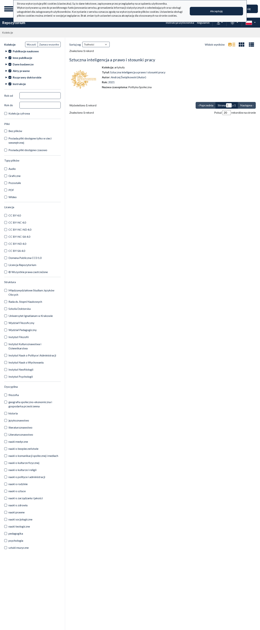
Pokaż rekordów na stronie (235, 112)
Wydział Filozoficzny (21, 322)
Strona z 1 (227, 105)
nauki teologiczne (19, 526)
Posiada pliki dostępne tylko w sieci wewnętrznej (29, 140)
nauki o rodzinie (18, 484)
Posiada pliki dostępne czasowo (27, 150)
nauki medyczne (18, 441)
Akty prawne (21, 70)
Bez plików (15, 131)
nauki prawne (16, 512)
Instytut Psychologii (20, 376)
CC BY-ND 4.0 (17, 243)
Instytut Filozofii (18, 337)
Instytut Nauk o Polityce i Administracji (32, 355)
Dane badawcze (23, 64)
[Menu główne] (8, 8)
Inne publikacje (22, 57)
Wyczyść (31, 44)
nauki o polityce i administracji (26, 477)
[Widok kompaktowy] (241, 44)
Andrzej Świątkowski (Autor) (128, 77)
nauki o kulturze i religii (22, 469)
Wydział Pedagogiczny (22, 330)
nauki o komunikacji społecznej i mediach (33, 455)
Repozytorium (13, 22)
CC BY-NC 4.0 (17, 222)
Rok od (8, 95)
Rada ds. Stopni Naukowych (25, 301)
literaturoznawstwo (20, 427)
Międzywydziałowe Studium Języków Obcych (31, 292)
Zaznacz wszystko (49, 44)
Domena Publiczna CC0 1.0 (25, 257)
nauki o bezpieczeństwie (23, 448)
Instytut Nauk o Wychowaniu (26, 362)
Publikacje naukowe (26, 51)
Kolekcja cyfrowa (19, 113)
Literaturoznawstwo (20, 434)
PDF (11, 190)
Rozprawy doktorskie (27, 77)
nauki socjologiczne (20, 519)
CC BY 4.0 (14, 215)
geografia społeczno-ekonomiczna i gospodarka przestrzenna (30, 404)
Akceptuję (216, 11)
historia (13, 413)
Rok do (8, 105)
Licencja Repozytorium (22, 264)
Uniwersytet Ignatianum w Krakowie (30, 315)
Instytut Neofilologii (20, 369)
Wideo (12, 197)
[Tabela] (251, 44)
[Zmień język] (250, 22)
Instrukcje (19, 84)
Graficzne (14, 175)
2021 (111, 82)
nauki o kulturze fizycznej (23, 462)
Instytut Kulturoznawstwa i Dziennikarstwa (24, 346)
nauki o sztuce (17, 491)
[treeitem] (32, 51)
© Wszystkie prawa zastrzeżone (28, 272)
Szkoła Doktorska (19, 308)
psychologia (15, 540)
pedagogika (15, 533)
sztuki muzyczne (18, 547)
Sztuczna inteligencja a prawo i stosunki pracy (112, 59)
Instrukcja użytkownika (180, 22)
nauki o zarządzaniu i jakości (25, 498)
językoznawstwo (18, 420)
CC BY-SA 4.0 (16, 250)
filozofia (13, 395)
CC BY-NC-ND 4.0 (19, 229)
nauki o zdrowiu (18, 505)
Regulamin (203, 22)
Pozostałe (14, 182)
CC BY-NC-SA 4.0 (19, 236)
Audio (12, 168)
